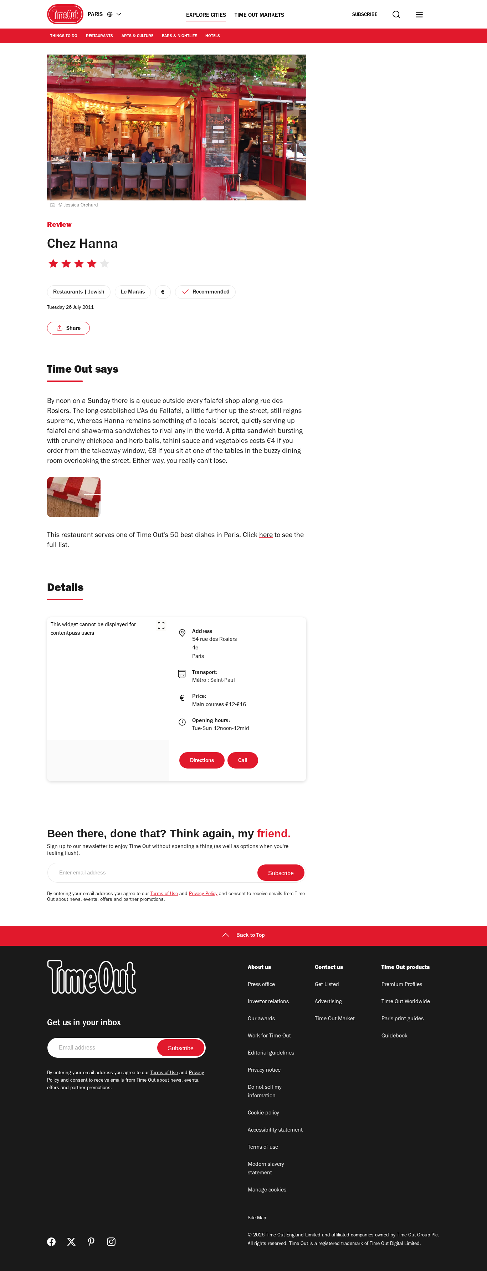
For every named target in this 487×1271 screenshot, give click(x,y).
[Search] (396, 14)
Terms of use (263, 1147)
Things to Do (63, 36)
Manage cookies (267, 1190)
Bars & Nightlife (179, 36)
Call (242, 761)
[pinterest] (91, 1241)
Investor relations (268, 1002)
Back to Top (250, 936)
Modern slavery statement (266, 1169)
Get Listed (327, 985)
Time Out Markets (259, 16)
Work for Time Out (269, 1036)
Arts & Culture (137, 36)
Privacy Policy (203, 894)
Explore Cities (206, 16)
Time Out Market (335, 1019)
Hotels (212, 36)
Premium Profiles (401, 985)
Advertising (328, 1002)
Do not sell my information (265, 1092)
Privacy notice (264, 1070)
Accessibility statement (275, 1130)
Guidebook (394, 1036)
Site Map (257, 1218)
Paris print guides (402, 1019)
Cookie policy (263, 1113)
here (266, 536)
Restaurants (99, 36)
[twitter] (71, 1241)
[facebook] (51, 1241)
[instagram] (111, 1241)
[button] (161, 625)
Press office (261, 985)
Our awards (261, 1019)
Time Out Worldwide (405, 1002)
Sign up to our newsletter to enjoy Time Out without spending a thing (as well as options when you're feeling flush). (167, 850)
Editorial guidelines (271, 1053)
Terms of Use (164, 894)
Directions (202, 761)
